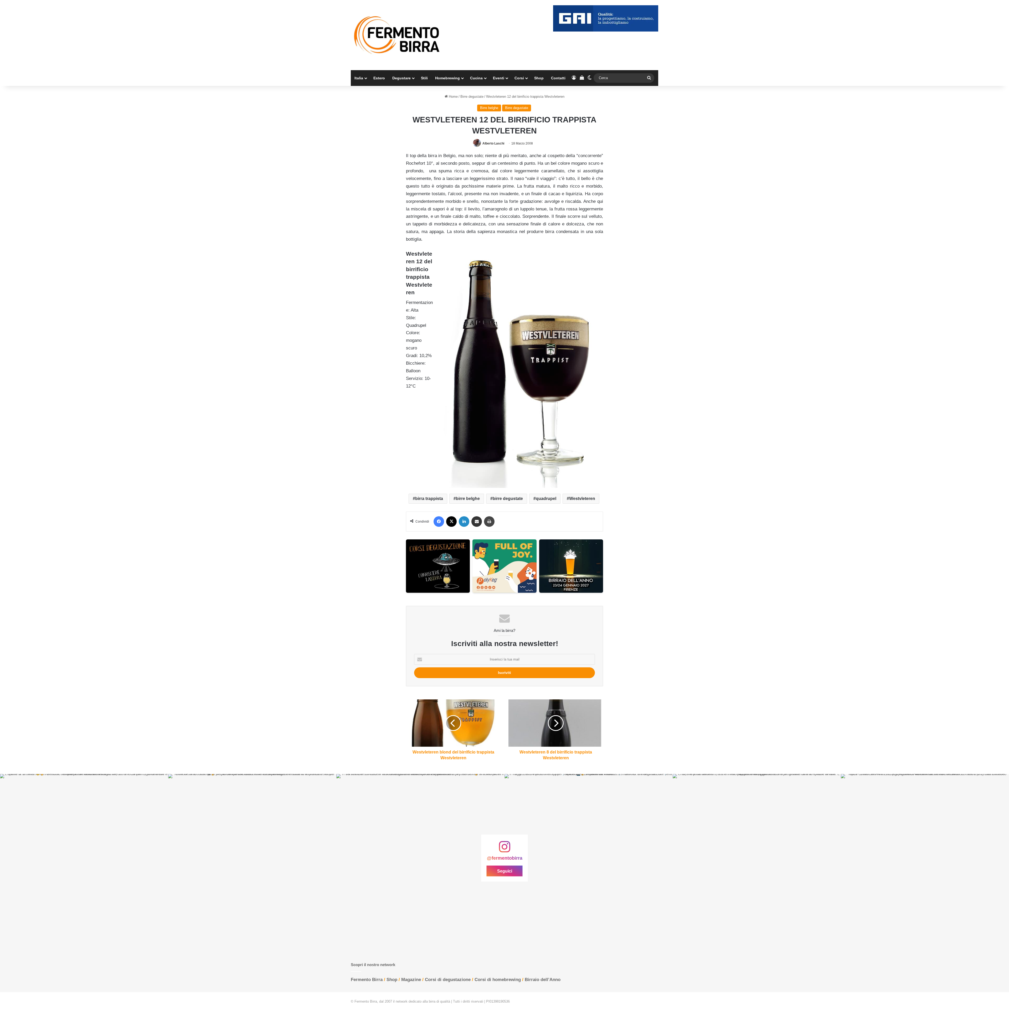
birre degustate (508, 498)
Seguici (504, 871)
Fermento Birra (367, 979)
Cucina (476, 78)
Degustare (401, 78)
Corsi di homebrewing (498, 979)
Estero (379, 78)
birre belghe (468, 498)
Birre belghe (489, 108)
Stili (424, 78)
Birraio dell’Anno (542, 979)
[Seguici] (504, 849)
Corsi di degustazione (448, 979)
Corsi (519, 78)
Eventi (498, 78)
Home (453, 97)
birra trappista (429, 498)
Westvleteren (582, 498)
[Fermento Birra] (397, 35)
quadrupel (546, 498)
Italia (358, 78)
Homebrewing (447, 78)
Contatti (558, 78)
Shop (539, 78)
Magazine (411, 979)
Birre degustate (471, 97)
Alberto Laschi (493, 143)
